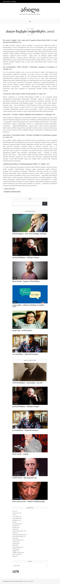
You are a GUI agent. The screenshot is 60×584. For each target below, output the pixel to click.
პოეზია (14, 538)
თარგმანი (14, 525)
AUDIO (13, 511)
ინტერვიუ (14, 527)
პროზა (13, 545)
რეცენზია (14, 550)
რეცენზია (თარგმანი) (17, 552)
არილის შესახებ (7, 1)
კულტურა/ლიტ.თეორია (17, 531)
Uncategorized (15, 513)
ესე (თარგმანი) (15, 523)
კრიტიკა (14, 529)
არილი (30, 9)
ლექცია (14, 532)
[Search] (44, 204)
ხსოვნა (14, 556)
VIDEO (13, 514)
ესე (13, 522)
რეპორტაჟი (15, 549)
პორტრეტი (14, 543)
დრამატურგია (15, 520)
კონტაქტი (14, 1)
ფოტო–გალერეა (16, 554)
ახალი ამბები (15, 516)
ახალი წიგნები (30, 28)
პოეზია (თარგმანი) (16, 540)
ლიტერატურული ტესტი (17, 536)
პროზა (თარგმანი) (16, 547)
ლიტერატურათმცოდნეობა (18, 534)
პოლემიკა (14, 541)
